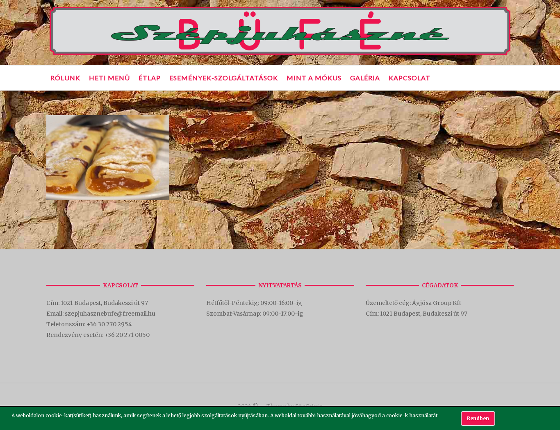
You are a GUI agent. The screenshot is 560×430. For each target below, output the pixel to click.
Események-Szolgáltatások (223, 78)
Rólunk (65, 78)
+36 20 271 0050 (127, 335)
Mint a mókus (314, 78)
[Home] (280, 55)
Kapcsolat (409, 78)
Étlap (150, 78)
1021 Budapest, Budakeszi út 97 (105, 303)
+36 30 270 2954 (109, 324)
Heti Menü (109, 78)
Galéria (365, 78)
